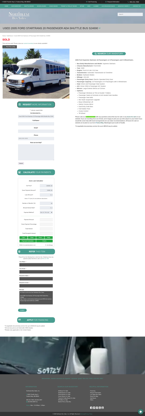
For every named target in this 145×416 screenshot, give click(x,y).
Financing (92, 390)
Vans (88, 6)
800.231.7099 (134, 2)
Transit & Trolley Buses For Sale (66, 398)
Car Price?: (29, 185)
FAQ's (91, 400)
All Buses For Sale (63, 390)
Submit (21, 163)
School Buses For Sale (64, 394)
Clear (32, 237)
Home (6, 6)
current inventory (28, 43)
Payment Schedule (28, 241)
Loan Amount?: (29, 195)
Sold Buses (10, 35)
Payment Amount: (29, 219)
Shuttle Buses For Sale (64, 392)
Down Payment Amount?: (29, 190)
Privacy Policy (88, 414)
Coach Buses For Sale (64, 396)
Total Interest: (29, 228)
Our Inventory (16, 6)
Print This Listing (10, 46)
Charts (44, 241)
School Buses (41, 6)
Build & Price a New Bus (64, 401)
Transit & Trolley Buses (69, 6)
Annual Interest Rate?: (29, 208)
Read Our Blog (94, 396)
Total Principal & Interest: (29, 233)
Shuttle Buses (29, 6)
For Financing (37, 320)
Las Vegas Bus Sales (108, 6)
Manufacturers (123, 6)
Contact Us (136, 6)
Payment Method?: (29, 212)
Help (48, 237)
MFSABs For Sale (63, 400)
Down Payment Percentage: (29, 224)
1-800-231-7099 (90, 116)
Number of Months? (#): (29, 203)
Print (40, 237)
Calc (23, 237)
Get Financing (92, 2)
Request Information (113, 2)
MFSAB (82, 6)
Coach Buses (53, 6)
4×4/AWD (95, 6)
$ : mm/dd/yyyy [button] (49, 245)
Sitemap (82, 414)
